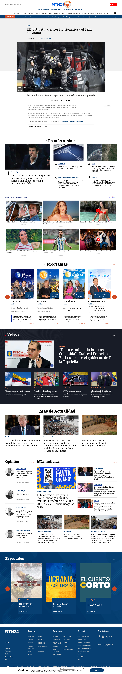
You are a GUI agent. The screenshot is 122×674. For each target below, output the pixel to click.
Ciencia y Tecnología (72, 13)
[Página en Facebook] (99, 637)
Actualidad (17, 13)
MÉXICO (60, 9)
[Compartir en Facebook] (61, 100)
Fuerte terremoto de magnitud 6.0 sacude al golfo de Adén (70, 167)
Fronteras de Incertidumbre (26, 605)
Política (24, 13)
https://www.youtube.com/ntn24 (71, 121)
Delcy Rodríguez (56, 17)
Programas (98, 13)
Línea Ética (80, 654)
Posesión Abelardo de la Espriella (68, 177)
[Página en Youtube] (110, 637)
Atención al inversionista (84, 642)
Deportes (44, 13)
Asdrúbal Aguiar (21, 491)
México (7, 654)
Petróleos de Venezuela (70, 388)
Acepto (97, 670)
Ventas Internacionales (83, 651)
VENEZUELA (53, 9)
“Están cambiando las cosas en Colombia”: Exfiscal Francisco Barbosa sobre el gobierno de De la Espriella (48, 318)
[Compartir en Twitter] (64, 100)
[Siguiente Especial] (114, 588)
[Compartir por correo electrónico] (69, 100)
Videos (13, 334)
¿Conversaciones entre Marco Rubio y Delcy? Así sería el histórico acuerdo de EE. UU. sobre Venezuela (98, 318)
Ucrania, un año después (60, 605)
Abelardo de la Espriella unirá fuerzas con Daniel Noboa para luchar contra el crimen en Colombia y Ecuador (102, 394)
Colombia (94, 177)
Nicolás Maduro (95, 17)
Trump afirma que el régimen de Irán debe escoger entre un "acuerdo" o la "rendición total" (22, 443)
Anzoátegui (85, 437)
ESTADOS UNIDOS (68, 9)
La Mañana (69, 301)
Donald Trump (66, 17)
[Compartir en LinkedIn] (66, 100)
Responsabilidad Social (83, 636)
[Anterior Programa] (7, 297)
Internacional (8, 660)
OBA (79, 660)
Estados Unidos (10, 437)
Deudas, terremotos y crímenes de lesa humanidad (24, 535)
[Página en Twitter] (107, 637)
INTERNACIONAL (79, 9)
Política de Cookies (58, 671)
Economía (31, 13)
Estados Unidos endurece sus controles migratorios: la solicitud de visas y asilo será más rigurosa (72, 318)
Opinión (106, 13)
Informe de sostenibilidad (84, 645)
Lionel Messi (98, 484)
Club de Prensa (67, 636)
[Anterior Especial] (7, 588)
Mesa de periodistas (56, 650)
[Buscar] (115, 13)
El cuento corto (94, 605)
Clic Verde (55, 636)
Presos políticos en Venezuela (80, 17)
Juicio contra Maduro (22, 17)
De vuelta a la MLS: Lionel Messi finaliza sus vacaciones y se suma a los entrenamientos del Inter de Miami (104, 491)
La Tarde (42, 301)
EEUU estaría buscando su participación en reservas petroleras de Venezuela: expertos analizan (75, 394)
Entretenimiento (84, 13)
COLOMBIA (46, 9)
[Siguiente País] (116, 17)
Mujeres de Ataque (68, 649)
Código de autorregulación (84, 648)
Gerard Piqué (15, 172)
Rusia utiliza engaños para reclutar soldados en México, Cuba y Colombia (24, 474)
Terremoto (61, 163)
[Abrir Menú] (6, 13)
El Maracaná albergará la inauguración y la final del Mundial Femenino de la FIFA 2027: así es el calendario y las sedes (55, 500)
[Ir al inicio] (14, 634)
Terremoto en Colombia (50, 437)
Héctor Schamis (24, 542)
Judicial (37, 13)
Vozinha (96, 500)
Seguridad (8, 388)
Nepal (93, 163)
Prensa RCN (81, 657)
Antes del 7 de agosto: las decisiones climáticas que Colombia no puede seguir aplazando (25, 514)
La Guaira (47, 17)
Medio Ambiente (21, 508)
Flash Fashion (66, 639)
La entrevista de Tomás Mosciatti (57, 643)
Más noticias (48, 461)
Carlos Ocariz (38, 388)
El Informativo (96, 301)
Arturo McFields (21, 468)
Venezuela (8, 651)
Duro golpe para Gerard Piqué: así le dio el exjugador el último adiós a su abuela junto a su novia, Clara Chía (30, 179)
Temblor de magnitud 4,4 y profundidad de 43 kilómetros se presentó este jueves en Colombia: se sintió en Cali (103, 182)
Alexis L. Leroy (23, 521)
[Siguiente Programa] (114, 297)
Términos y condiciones (67, 669)
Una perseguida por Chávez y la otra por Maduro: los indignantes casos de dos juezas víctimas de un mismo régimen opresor (22, 318)
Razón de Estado (57, 654)
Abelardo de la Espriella (98, 388)
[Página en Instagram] (103, 637)
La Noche (16, 301)
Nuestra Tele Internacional (56, 13)
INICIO (40, 9)
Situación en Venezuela (23, 530)
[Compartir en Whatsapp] (71, 100)
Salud (92, 13)
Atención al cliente (82, 639)
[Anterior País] (116, 16)
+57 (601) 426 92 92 (108, 645)
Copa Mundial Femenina (44, 491)
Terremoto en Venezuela (36, 17)
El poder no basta (22, 494)
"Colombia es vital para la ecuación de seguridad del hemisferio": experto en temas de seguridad (17, 393)
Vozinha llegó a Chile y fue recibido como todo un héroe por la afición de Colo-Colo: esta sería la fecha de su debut (104, 507)
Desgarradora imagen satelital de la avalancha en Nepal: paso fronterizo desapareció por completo (103, 169)
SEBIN (28, 25)
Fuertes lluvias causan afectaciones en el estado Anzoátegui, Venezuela (94, 443)
